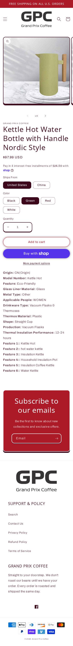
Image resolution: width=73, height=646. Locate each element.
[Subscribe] (56, 438)
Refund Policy (17, 541)
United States (17, 185)
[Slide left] (27, 115)
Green (30, 200)
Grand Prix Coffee (40, 639)
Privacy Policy (17, 532)
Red (48, 200)
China (41, 185)
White (11, 209)
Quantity (8, 218)
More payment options (36, 263)
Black (11, 200)
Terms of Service (19, 551)
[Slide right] (45, 115)
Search (13, 514)
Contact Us (15, 523)
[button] (5, 19)
